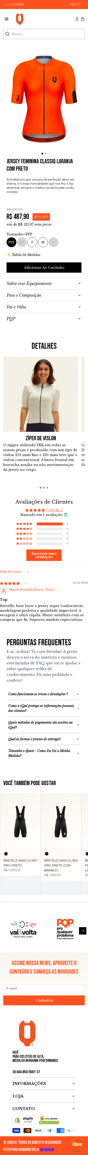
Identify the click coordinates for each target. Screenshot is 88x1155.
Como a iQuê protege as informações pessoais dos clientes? (41, 708)
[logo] (19, 18)
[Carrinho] (83, 19)
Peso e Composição (24, 295)
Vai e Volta (16, 307)
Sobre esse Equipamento (29, 283)
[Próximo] (82, 931)
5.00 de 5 (55, 510)
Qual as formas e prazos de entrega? (34, 739)
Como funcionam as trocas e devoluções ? (38, 694)
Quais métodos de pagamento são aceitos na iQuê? (40, 724)
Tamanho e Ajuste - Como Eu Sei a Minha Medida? (39, 753)
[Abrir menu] (6, 19)
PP (22, 242)
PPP (11, 242)
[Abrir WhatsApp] (10, 1144)
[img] (10, 583)
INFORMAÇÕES (29, 1083)
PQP (11, 318)
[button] (24, 523)
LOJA (18, 1096)
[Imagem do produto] (20, 821)
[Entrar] (77, 19)
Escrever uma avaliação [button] (44, 555)
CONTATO (23, 1108)
